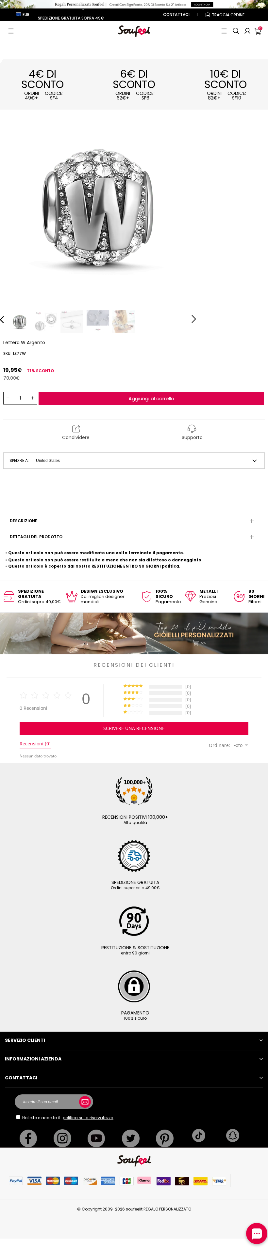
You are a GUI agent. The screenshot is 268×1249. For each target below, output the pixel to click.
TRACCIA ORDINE (228, 15)
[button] (11, 31)
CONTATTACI (176, 14)
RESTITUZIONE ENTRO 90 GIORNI (126, 566)
